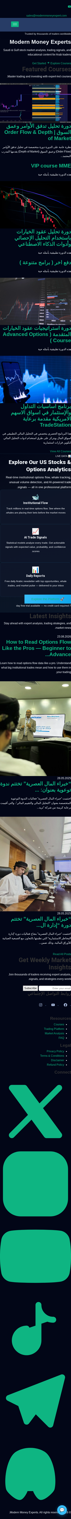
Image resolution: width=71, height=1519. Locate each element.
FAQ (61, 1037)
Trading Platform (54, 1028)
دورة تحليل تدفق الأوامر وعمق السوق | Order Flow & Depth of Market (37, 132)
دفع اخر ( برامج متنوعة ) (45, 262)
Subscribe (30, 988)
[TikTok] (35, 1363)
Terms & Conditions (52, 1055)
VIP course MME (51, 166)
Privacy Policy (55, 1051)
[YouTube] (53, 1006)
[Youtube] (69, 6)
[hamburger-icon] (15, 24)
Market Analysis (54, 1033)
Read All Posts (62, 954)
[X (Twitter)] (35, 1146)
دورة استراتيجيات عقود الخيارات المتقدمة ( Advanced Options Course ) (37, 334)
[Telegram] (35, 1435)
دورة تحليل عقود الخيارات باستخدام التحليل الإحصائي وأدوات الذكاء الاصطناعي (42, 238)
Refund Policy (55, 1064)
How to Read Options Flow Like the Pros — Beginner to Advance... (36, 648)
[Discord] (35, 1507)
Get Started (39, 63)
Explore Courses (60, 63)
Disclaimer (57, 1060)
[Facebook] (65, 1006)
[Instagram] (41, 1006)
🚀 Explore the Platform (47, 599)
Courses (59, 1024)
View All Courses (60, 451)
